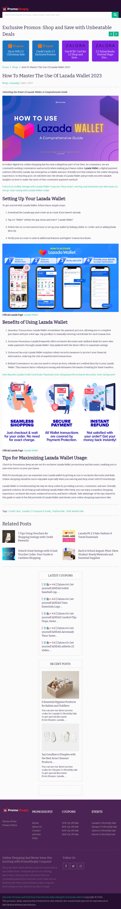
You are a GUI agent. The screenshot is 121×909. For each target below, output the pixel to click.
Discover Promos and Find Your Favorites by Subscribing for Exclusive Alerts (42, 897)
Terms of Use (9, 821)
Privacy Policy (9, 825)
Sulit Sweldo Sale (75, 511)
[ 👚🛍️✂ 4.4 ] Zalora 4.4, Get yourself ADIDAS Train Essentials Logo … (58, 603)
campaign (14, 83)
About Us (37, 827)
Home (35, 823)
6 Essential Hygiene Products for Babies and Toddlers (59, 703)
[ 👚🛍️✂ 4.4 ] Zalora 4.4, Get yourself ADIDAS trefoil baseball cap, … (58, 588)
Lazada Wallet (31, 315)
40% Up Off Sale (70, 827)
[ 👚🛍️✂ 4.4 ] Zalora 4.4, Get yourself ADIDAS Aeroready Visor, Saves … (58, 632)
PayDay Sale (58, 511)
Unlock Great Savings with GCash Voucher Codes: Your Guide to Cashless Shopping (38, 554)
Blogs (5, 83)
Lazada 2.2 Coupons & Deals (36, 511)
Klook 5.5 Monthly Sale (103, 834)
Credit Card (14, 511)
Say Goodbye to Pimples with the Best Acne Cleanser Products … (59, 758)
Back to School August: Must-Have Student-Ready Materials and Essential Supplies (98, 554)
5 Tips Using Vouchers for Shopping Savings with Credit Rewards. (35, 537)
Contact (36, 830)
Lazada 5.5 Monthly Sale (104, 823)
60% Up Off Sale (70, 830)
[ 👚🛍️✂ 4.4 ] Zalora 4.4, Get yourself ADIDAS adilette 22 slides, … (58, 646)
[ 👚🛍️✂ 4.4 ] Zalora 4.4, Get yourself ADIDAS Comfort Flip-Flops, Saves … (59, 617)
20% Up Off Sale (70, 823)
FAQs (35, 838)
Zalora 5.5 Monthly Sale (104, 830)
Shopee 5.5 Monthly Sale (104, 827)
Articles (36, 834)
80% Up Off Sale (70, 834)
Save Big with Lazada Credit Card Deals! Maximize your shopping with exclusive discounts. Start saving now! (58, 374)
